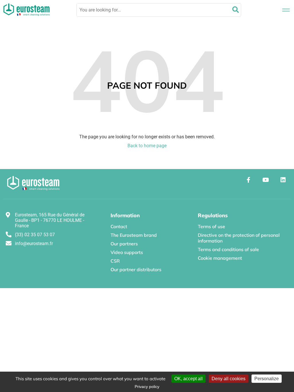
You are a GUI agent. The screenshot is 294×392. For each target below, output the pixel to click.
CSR (115, 261)
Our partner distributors (136, 269)
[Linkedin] (283, 180)
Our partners (124, 244)
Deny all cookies (228, 378)
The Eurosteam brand (134, 235)
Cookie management (220, 258)
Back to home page (147, 145)
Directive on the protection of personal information (239, 238)
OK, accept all (188, 378)
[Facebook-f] (248, 180)
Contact (119, 226)
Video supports (127, 252)
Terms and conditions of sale (228, 249)
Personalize (266, 378)
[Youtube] (266, 180)
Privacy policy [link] (147, 386)
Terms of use (211, 226)
